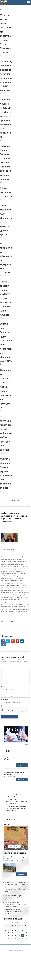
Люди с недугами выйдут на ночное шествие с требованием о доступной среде (15, 897)
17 (5, 935)
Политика (22, 946)
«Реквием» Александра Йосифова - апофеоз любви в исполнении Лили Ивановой (16, 808)
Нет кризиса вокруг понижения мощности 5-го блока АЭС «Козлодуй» (16, 801)
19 (12, 935)
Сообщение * (4, 667)
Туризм (3, 948)
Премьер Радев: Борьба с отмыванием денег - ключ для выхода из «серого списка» (5, 162)
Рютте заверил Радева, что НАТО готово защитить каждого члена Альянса (5, 298)
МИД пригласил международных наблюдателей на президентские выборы (6, 433)
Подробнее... (21, 765)
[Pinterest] (17, 641)
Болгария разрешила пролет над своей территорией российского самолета (15, 889)
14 (19, 933)
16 (26, 933)
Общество (14, 860)
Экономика (26, 946)
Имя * (2, 686)
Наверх (27, 721)
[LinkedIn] (22, 641)
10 (5, 933)
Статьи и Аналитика (13, 948)
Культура (17, 946)
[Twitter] (8, 641)
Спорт (7, 948)
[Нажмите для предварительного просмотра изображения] (15, 537)
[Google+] (13, 641)
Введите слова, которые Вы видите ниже (11, 705)
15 (22, 933)
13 (15, 933)
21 (19, 935)
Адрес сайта (4, 699)
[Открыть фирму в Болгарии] (16, 741)
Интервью (20, 948)
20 (15, 935)
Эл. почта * (4, 692)
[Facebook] (3, 641)
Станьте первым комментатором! (9, 528)
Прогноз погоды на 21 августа (6, 192)
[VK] (3, 644)
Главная (3, 946)
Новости (14, 762)
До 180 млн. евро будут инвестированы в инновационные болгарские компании (16, 904)
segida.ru (20, 950)
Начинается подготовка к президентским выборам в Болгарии (13, 911)
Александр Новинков (22, 860)
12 (12, 933)
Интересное (25, 948)
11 (9, 933)
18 (9, 935)
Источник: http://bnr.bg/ (8, 621)
